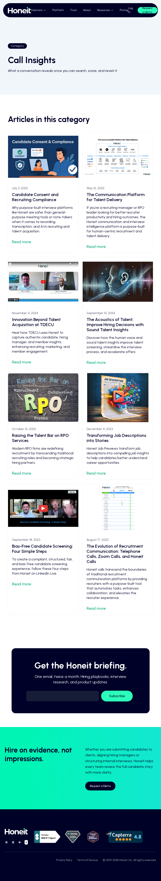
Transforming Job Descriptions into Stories (116, 438)
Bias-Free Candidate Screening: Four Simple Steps (42, 549)
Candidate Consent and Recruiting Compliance (35, 197)
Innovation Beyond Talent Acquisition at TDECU (36, 322)
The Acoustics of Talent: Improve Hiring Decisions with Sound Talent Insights (115, 324)
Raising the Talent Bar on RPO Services (40, 438)
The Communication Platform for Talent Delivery (116, 197)
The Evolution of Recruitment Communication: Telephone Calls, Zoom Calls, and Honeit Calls (115, 554)
